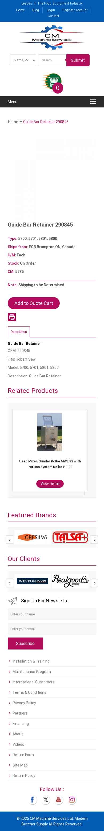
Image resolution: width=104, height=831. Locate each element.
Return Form (23, 755)
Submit (78, 60)
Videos (18, 744)
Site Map (20, 765)
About (18, 734)
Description (19, 332)
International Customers (34, 682)
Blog (35, 10)
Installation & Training (31, 661)
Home (20, 10)
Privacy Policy (24, 703)
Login (51, 10)
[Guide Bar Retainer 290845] (52, 175)
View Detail (14, 484)
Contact (53, 16)
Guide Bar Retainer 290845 (46, 122)
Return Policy (24, 775)
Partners (20, 713)
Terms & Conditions (29, 692)
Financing (21, 723)
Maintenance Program (32, 671)
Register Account (75, 10)
